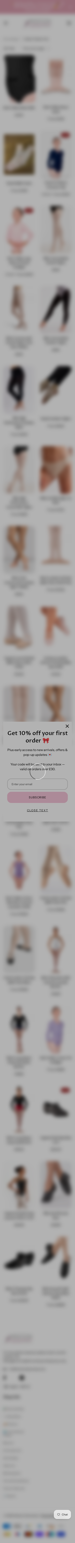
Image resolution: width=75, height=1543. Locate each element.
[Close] (67, 726)
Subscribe (37, 797)
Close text (37, 810)
